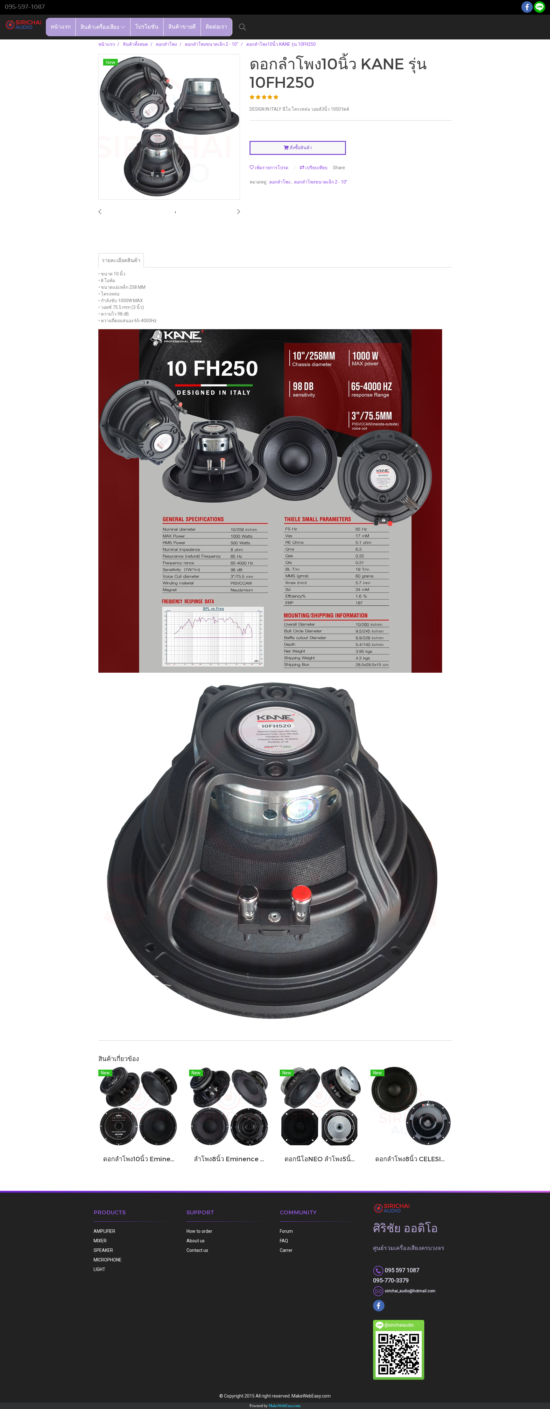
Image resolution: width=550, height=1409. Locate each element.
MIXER (100, 1240)
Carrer (286, 1250)
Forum (286, 1231)
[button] (243, 27)
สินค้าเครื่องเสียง (101, 27)
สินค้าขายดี (182, 27)
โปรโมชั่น (147, 27)
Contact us (197, 1250)
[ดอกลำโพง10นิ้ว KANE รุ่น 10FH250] (169, 127)
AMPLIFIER (104, 1231)
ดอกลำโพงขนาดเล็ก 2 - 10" (321, 181)
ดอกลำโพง (280, 181)
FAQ (284, 1240)
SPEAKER (103, 1250)
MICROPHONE (108, 1259)
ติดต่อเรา (216, 27)
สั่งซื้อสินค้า (300, 147)
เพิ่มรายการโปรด (271, 167)
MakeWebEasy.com (284, 1406)
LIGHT (99, 1269)
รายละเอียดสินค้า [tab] (121, 260)
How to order (199, 1231)
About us (196, 1240)
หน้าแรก (61, 27)
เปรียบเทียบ (316, 167)
